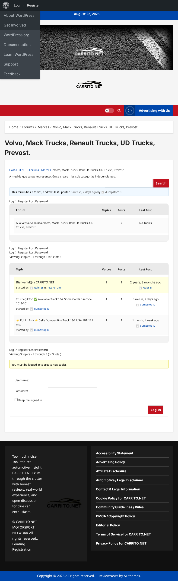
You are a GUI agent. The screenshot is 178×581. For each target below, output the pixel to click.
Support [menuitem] (11, 64)
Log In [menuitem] (18, 5)
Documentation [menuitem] (17, 44)
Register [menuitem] (33, 5)
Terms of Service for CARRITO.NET (123, 534)
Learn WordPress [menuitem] (18, 54)
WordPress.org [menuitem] (16, 35)
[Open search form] (119, 110)
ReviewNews (108, 576)
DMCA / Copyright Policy (115, 516)
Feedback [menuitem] (12, 74)
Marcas (46, 170)
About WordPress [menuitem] (19, 15)
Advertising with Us (154, 110)
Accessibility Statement (114, 453)
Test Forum (54, 287)
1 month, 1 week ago (145, 320)
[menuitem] (6, 5)
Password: (21, 391)
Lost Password (38, 201)
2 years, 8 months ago (145, 282)
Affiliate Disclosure (111, 471)
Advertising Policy (110, 462)
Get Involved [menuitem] (15, 25)
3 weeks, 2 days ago (84, 192)
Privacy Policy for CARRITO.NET (121, 543)
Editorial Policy (108, 525)
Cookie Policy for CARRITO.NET (121, 498)
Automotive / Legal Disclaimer (119, 480)
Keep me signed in (30, 400)
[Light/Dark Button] (109, 110)
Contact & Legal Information (118, 489)
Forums (34, 170)
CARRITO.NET (18, 170)
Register (23, 201)
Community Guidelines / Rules (120, 507)
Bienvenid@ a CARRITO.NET (35, 282)
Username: (22, 380)
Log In (13, 201)
